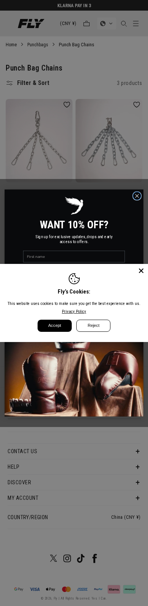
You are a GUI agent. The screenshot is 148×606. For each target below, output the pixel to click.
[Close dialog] (137, 196)
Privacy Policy (74, 311)
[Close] (141, 271)
